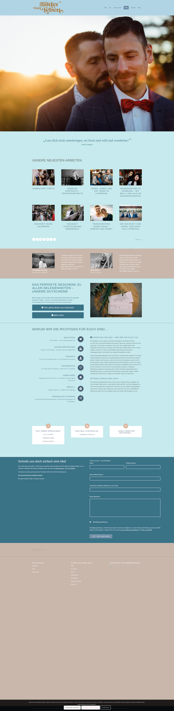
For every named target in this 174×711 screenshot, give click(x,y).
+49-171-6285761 (48, 434)
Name (92, 463)
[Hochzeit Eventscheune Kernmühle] (72, 213)
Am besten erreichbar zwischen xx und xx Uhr (104, 485)
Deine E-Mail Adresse (97, 474)
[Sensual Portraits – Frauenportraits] (72, 177)
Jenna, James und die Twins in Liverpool (101, 191)
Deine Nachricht (95, 496)
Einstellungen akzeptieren (72, 707)
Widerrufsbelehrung (76, 581)
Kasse (72, 572)
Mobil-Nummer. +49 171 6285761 (65, 468)
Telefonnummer (131, 463)
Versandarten (74, 578)
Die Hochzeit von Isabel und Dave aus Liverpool (130, 226)
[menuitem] (105, 7)
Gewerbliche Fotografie (63, 396)
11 (94, 129)
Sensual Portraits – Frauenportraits (72, 191)
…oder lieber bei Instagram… (126, 432)
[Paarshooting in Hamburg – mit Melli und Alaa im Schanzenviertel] (130, 177)
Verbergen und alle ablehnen (91, 707)
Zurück (1, 71)
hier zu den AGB (147, 530)
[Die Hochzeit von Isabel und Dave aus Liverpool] (130, 213)
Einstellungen (105, 707)
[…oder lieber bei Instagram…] (125, 426)
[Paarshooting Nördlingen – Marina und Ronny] (101, 213)
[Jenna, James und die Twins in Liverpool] (101, 177)
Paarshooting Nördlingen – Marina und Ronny (101, 226)
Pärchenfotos (68, 366)
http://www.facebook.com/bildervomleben (30, 475)
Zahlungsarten (74, 575)
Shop (72, 566)
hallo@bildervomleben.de (87, 434)
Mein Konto (74, 569)
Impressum (35, 566)
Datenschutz (35, 572)
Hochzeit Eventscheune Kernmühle (72, 226)
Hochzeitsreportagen (64, 347)
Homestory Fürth (43, 188)
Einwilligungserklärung (100, 522)
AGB (33, 569)
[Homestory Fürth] (43, 177)
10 (92, 129)
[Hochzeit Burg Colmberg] (43, 213)
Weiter (172, 71)
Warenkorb (74, 584)
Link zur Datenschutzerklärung (129, 530)
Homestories (69, 375)
